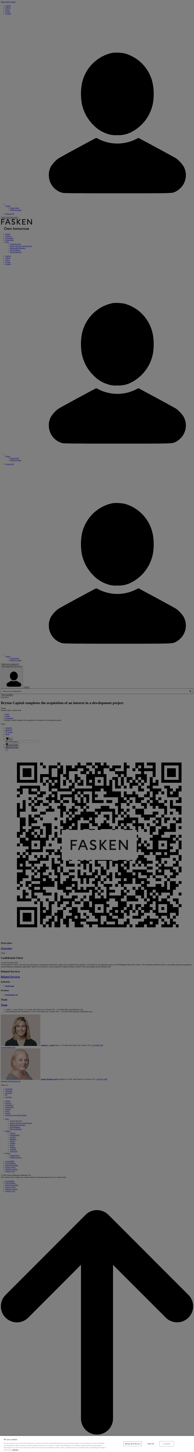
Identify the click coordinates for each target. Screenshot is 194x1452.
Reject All (151, 1444)
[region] (97, 1444)
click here (15, 1450)
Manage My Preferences (133, 1444)
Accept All (166, 1444)
